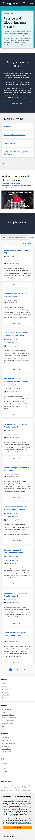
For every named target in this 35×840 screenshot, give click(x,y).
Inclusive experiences (8, 715)
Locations (4, 686)
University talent (6, 698)
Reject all (18, 832)
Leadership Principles (8, 720)
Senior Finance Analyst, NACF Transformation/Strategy (15, 334)
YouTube (4, 771)
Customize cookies (8, 836)
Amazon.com (5, 737)
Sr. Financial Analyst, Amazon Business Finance (15, 295)
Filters (31, 237)
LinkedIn (4, 763)
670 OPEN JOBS (8, 14)
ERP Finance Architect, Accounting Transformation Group (17, 425)
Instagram (5, 766)
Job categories (6, 689)
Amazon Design (6, 749)
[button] (17, 266)
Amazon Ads (5, 746)
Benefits (4, 712)
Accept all (17, 827)
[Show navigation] (3, 3)
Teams (4, 683)
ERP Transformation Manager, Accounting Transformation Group (17, 379)
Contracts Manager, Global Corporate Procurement (14, 551)
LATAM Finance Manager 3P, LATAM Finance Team (15, 633)
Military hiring (6, 695)
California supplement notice (22, 823)
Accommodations (7, 709)
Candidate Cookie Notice (15, 822)
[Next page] (27, 669)
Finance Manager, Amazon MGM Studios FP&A (16, 468)
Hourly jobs (5, 692)
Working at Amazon (7, 723)
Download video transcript (10, 183)
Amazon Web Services (8, 743)
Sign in (31, 3)
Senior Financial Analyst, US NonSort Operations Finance (15, 508)
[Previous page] (7, 669)
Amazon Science (6, 751)
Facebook (4, 769)
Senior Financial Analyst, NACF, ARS (16, 251)
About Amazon (6, 740)
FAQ (3, 726)
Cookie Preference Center (17, 816)
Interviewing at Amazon (9, 717)
